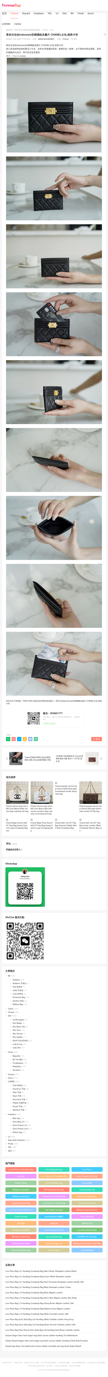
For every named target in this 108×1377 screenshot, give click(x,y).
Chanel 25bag (21, 1183)
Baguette (16, 1056)
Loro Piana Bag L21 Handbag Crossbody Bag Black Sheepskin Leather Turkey (38, 1287)
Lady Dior (17, 1047)
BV (72, 13)
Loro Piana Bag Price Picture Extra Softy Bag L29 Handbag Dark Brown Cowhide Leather (42, 1330)
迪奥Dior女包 (87, 1223)
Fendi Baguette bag (54, 1169)
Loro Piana (87, 1169)
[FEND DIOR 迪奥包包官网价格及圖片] (11, 5)
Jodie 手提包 (18, 990)
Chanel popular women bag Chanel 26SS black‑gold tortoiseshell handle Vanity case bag (66, 790)
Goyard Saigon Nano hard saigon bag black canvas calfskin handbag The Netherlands (41, 1335)
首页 (4, 13)
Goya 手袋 (17, 1095)
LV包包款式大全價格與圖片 (96, 1362)
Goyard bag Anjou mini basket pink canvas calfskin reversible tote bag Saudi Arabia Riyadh (43, 1346)
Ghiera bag (17, 1132)
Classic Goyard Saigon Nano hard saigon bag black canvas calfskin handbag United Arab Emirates (46, 1340)
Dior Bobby (17, 1023)
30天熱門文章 (7, 1362)
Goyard (26, 13)
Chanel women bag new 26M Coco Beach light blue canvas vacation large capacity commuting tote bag (41, 810)
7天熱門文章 (18, 1362)
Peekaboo (17, 1066)
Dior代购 (20, 1223)
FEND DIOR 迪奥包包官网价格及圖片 (38, 701)
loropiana (39, 13)
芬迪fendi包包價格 (60, 1365)
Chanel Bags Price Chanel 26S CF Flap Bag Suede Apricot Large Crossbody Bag (42, 826)
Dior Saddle (17, 1037)
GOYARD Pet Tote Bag (87, 1236)
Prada (10, 1143)
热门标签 (49, 1365)
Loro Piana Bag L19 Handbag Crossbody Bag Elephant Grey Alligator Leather (37, 1308)
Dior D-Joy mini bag (87, 1203)
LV (57, 13)
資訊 (10, 1150)
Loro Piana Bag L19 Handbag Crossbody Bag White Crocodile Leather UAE (36, 1314)
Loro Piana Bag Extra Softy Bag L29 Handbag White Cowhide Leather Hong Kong (39, 1319)
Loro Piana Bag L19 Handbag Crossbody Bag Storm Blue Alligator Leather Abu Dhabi (41, 1297)
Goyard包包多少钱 (87, 1189)
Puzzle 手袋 (17, 1106)
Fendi (81, 13)
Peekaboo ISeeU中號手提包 (54, 1196)
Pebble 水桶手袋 (19, 1102)
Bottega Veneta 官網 (31, 1362)
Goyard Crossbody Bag (87, 1196)
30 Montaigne (18, 1019)
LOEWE (6, 23)
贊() (96, 739)
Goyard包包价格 (87, 1216)
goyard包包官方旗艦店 (54, 1216)
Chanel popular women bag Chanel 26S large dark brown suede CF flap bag (90, 808)
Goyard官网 (87, 1183)
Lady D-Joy (17, 1044)
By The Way (18, 1059)
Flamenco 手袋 (19, 1088)
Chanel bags (54, 1250)
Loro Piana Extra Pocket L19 (21, 1209)
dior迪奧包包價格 (64, 1362)
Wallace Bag (18, 1004)
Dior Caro (17, 1030)
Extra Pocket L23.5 (20, 1128)
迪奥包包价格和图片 (46, 39)
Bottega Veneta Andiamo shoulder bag (87, 1210)
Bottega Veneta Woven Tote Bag (87, 1243)
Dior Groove (18, 1033)
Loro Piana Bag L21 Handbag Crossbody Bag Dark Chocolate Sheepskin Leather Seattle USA (44, 1282)
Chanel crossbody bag (21, 1250)
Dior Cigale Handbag (54, 1209)
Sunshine (16, 1070)
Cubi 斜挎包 (18, 1085)
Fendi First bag (21, 1216)
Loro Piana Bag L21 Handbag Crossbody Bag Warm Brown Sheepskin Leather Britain (41, 1271)
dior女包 (21, 1176)
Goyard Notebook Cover (54, 1230)
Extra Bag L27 (18, 1121)
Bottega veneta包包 (21, 1189)
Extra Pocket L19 (20, 1125)
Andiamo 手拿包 (19, 983)
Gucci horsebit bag (54, 1236)
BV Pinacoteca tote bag (54, 1189)
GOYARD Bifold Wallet (21, 1243)
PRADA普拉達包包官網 (36, 1365)
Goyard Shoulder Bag (21, 1203)
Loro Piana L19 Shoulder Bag (21, 1169)
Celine (17, 23)
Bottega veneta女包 (21, 1196)
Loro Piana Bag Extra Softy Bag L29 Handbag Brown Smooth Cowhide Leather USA (40, 1324)
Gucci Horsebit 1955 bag (87, 1176)
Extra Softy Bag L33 (54, 1243)
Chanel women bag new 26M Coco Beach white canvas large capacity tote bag (17, 808)
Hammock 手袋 (19, 1099)
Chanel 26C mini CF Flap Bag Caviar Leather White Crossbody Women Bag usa (90, 826)
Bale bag (16, 1118)
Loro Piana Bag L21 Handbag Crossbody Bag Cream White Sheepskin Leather (38, 1276)
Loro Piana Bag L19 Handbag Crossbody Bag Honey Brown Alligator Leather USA (39, 1303)
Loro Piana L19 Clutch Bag (54, 1203)
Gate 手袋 (17, 1092)
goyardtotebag (87, 1250)
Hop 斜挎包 (17, 986)
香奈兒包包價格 (74, 1365)
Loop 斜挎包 (18, 993)
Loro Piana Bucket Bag (87, 1230)
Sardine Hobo (18, 1000)
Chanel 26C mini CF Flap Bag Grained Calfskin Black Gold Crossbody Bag (66, 825)
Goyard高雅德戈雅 (78, 1362)
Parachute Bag (19, 997)
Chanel (14, 13)
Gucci (91, 13)
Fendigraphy (18, 1063)
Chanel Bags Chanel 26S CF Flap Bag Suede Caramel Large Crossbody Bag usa (17, 826)
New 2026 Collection (16, 1140)
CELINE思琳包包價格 (48, 1362)
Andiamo (16, 979)
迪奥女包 (54, 1223)
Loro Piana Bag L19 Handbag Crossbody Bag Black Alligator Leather (34, 1292)
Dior (64, 13)
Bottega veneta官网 (21, 1230)
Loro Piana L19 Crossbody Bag (54, 1176)
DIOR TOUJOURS (20, 1040)
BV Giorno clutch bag (21, 1236)
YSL (50, 13)
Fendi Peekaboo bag (54, 1183)
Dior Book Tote (19, 1026)
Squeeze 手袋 (18, 1109)
